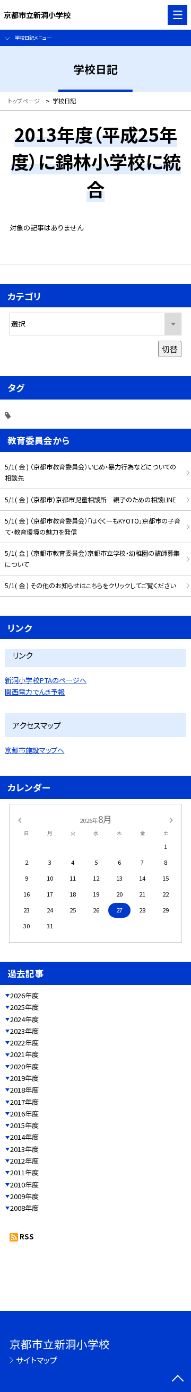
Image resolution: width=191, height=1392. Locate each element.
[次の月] (171, 819)
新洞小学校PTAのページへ (45, 680)
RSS (27, 1236)
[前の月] (19, 819)
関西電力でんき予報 (35, 692)
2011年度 (24, 1172)
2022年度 (24, 1043)
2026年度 (24, 995)
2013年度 (24, 1149)
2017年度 (24, 1102)
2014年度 (24, 1137)
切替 (170, 348)
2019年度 (24, 1078)
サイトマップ (36, 1360)
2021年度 (24, 1054)
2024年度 (24, 1019)
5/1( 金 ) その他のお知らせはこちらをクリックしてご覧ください (90, 585)
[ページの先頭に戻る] (177, 1379)
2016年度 (24, 1114)
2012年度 (24, 1161)
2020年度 (24, 1066)
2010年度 (24, 1185)
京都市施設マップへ (34, 750)
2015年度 (24, 1125)
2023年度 (24, 1031)
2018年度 (24, 1090)
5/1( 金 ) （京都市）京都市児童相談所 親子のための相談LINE (90, 499)
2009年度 (24, 1196)
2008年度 (24, 1208)
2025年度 (24, 1007)
